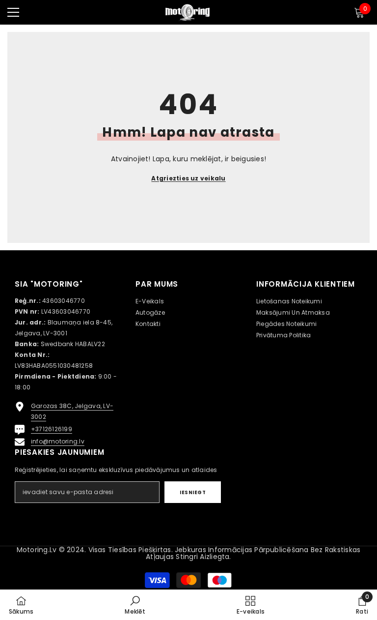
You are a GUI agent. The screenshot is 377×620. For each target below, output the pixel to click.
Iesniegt (193, 492)
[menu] (13, 12)
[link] (135, 604)
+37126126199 (51, 429)
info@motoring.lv (57, 441)
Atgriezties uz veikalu (188, 178)
